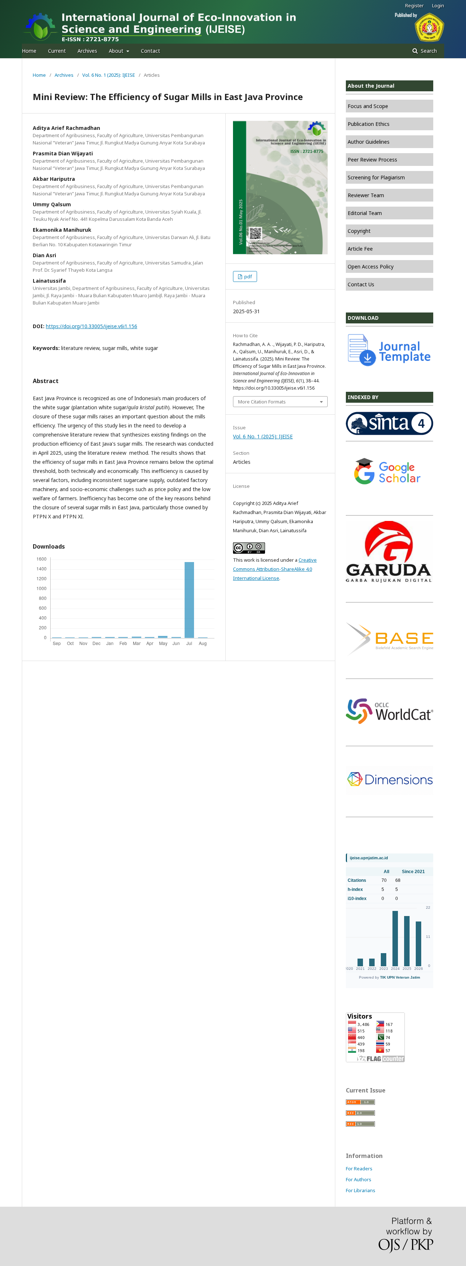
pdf (247, 276)
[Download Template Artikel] (389, 365)
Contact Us (361, 284)
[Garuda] (389, 552)
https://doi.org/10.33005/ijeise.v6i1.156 (91, 326)
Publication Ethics (369, 123)
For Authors (358, 1179)
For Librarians (360, 1190)
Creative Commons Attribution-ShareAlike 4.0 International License (275, 569)
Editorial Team (365, 213)
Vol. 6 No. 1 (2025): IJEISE (108, 75)
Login (438, 5)
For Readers (359, 1168)
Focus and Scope (368, 106)
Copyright (359, 230)
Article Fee (360, 248)
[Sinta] (389, 423)
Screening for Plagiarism (376, 177)
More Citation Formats (262, 401)
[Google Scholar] (389, 471)
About (117, 50)
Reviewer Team (366, 195)
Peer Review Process (372, 159)
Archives (87, 50)
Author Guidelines (369, 141)
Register (414, 5)
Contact (150, 50)
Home (29, 50)
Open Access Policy (371, 266)
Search (428, 50)
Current (57, 50)
